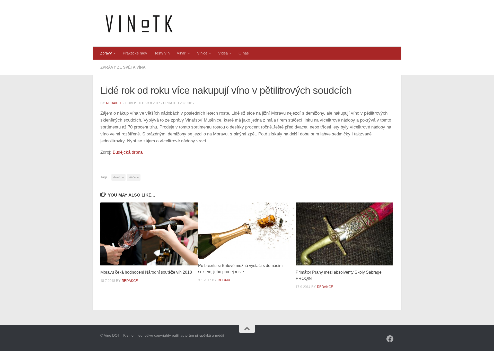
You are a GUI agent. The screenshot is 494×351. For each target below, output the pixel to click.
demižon (118, 177)
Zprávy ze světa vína (123, 67)
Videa (223, 53)
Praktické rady (135, 53)
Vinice (202, 53)
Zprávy (106, 53)
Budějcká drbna (128, 152)
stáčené (134, 177)
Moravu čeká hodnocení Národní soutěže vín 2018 (146, 272)
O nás (244, 53)
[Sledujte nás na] (390, 339)
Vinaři (181, 53)
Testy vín (162, 53)
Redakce (114, 103)
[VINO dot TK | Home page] (139, 23)
